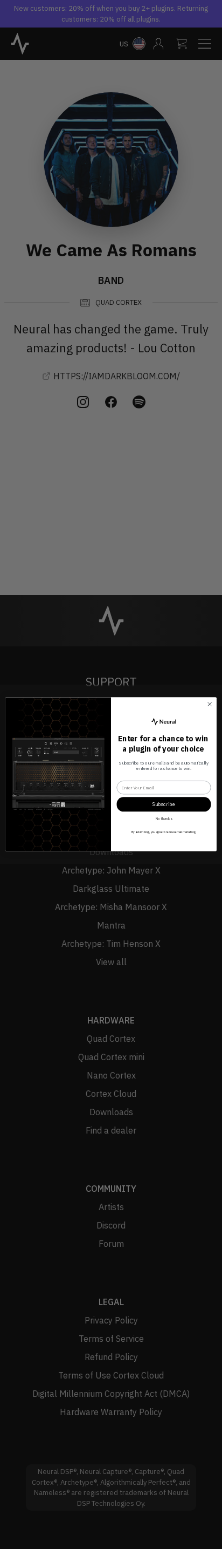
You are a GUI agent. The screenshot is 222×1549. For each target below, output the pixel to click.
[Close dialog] (209, 704)
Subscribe (163, 804)
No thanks (164, 819)
